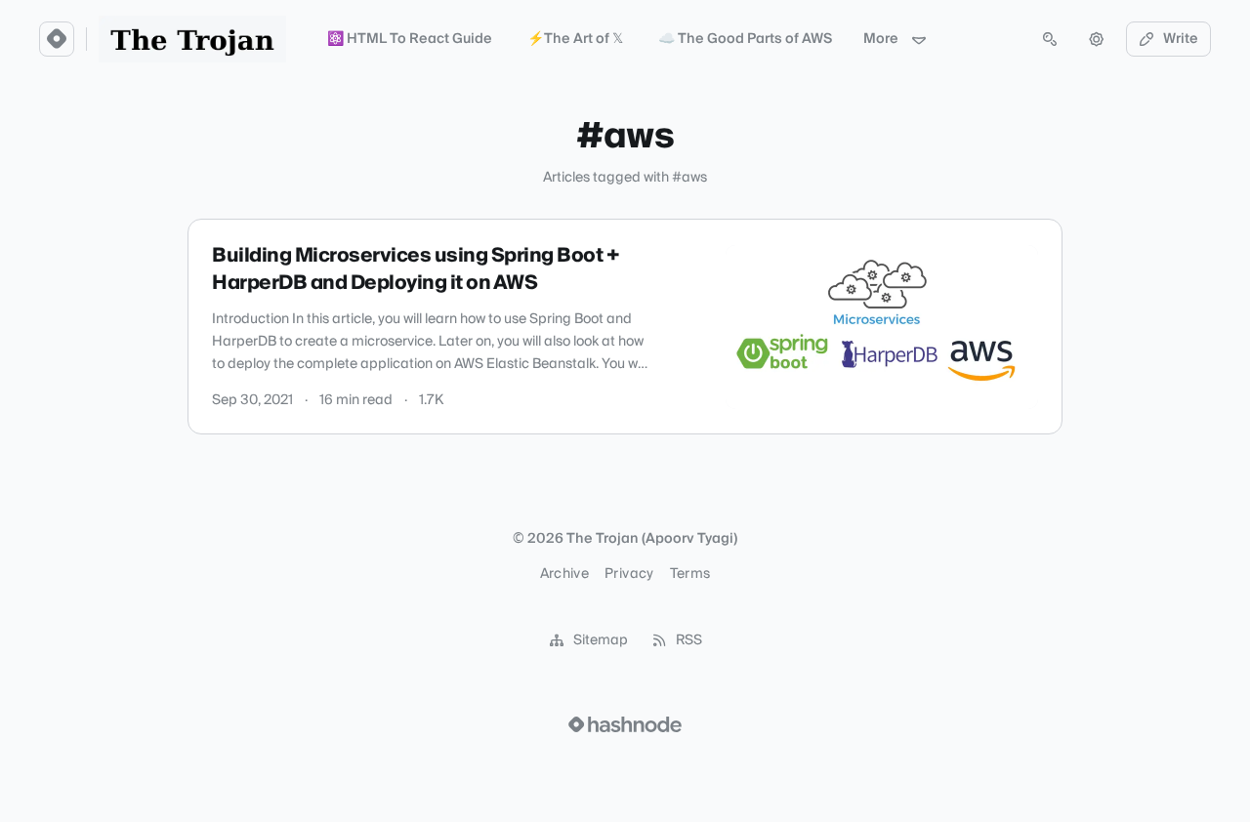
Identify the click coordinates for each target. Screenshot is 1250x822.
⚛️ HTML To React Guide (409, 39)
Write (1180, 39)
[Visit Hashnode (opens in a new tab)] (625, 724)
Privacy (628, 574)
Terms (690, 574)
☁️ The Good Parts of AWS (745, 39)
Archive (564, 574)
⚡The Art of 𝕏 (575, 39)
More (880, 39)
